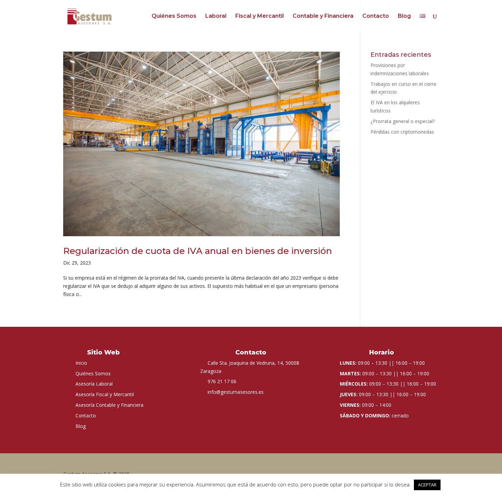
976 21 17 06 (222, 381)
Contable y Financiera (323, 16)
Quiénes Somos (174, 16)
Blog (404, 16)
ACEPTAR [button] (427, 485)
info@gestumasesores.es (236, 392)
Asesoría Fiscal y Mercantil (104, 394)
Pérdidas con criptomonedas (402, 132)
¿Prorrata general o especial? (403, 121)
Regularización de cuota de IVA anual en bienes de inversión (197, 250)
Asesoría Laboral (94, 383)
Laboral (215, 16)
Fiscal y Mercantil (259, 16)
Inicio (81, 363)
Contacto (375, 16)
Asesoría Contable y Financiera (109, 405)
